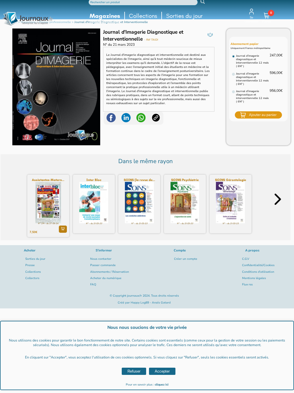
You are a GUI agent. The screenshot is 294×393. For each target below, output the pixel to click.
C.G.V (245, 259)
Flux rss (247, 285)
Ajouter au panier (262, 114)
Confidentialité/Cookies (258, 265)
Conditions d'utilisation (258, 272)
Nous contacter (100, 259)
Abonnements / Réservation (109, 272)
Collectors (32, 278)
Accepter (162, 371)
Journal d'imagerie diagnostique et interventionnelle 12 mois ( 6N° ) (252, 61)
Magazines (105, 15)
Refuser (133, 371)
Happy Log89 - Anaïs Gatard (151, 303)
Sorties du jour (184, 15)
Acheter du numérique (105, 278)
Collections (143, 15)
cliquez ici (162, 385)
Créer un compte (185, 259)
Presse (30, 265)
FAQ (93, 285)
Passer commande (103, 265)
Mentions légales (254, 278)
